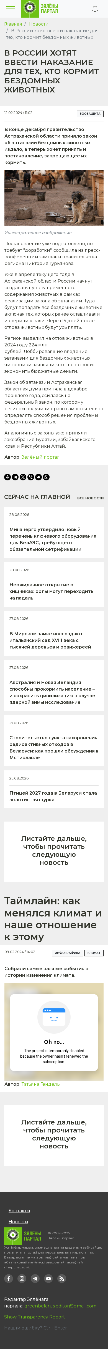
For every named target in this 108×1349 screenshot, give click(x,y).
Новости (39, 24)
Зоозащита (90, 114)
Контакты (19, 1210)
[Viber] (30, 477)
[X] (23, 477)
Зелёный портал (41, 457)
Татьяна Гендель (41, 1084)
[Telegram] (15, 477)
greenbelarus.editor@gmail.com (60, 1306)
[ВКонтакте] (38, 477)
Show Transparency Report (34, 1317)
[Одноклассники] (7, 477)
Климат (94, 953)
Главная (13, 24)
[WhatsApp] (46, 477)
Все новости (90, 498)
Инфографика (67, 953)
